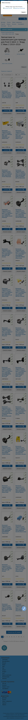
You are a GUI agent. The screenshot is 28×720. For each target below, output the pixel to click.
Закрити (23, 12)
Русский (10, 8)
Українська (22, 8)
